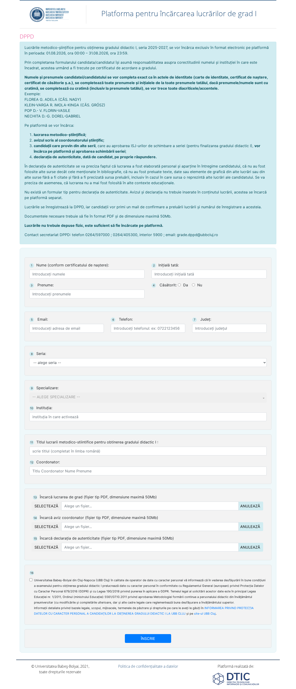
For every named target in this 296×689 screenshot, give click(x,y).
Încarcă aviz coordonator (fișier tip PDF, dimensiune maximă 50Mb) (96, 517)
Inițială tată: (166, 265)
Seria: (38, 353)
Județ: (202, 319)
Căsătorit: (165, 285)
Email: (39, 319)
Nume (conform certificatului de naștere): (70, 265)
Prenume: (42, 285)
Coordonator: (45, 462)
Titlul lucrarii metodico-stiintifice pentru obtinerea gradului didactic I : (94, 442)
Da (185, 285)
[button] (148, 397)
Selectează (46, 506)
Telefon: (122, 319)
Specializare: (45, 388)
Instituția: (41, 407)
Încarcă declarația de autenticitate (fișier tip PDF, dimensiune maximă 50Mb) (104, 538)
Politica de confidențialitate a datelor (148, 666)
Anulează (250, 506)
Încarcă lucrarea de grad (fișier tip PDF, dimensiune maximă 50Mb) (95, 497)
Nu (199, 285)
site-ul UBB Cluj (205, 613)
